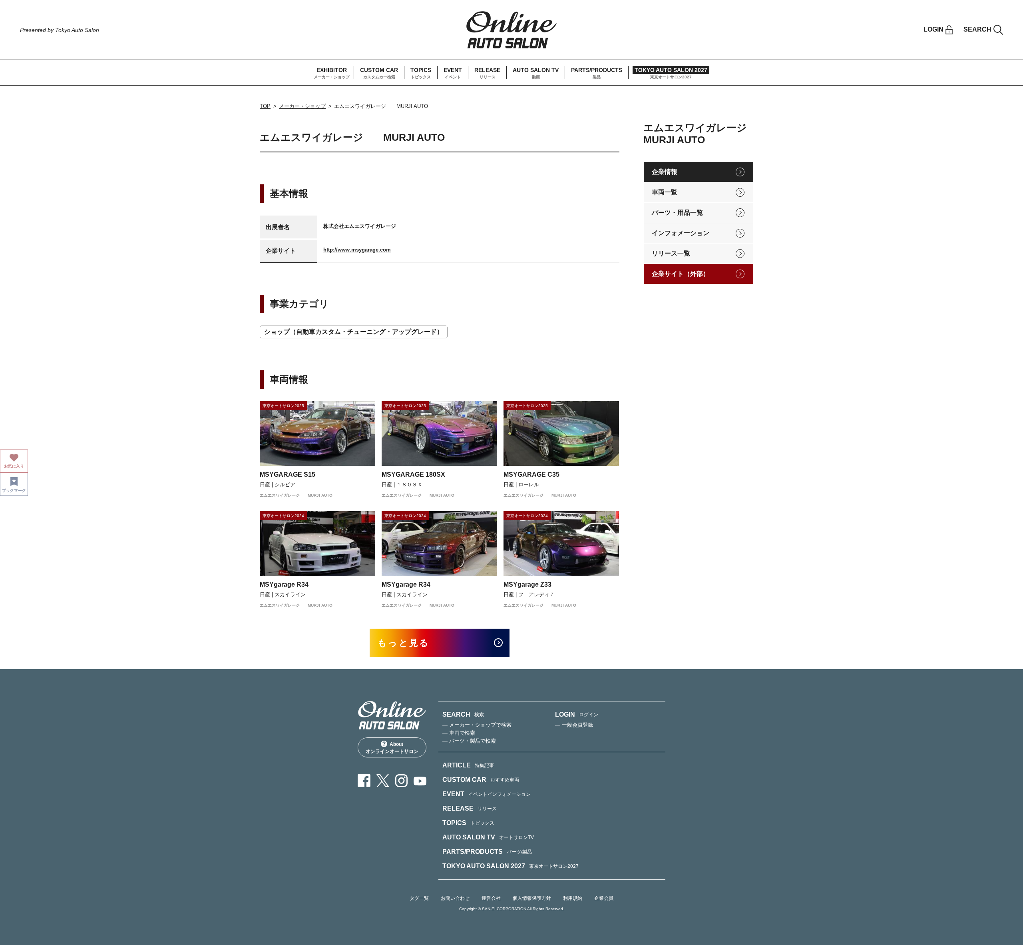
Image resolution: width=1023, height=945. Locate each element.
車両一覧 (664, 192)
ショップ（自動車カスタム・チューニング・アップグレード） (353, 331)
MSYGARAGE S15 (287, 474)
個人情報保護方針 (532, 898)
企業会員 (603, 898)
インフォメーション (680, 233)
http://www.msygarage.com (357, 250)
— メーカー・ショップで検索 (477, 724)
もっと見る (404, 643)
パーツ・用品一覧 (677, 212)
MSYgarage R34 (284, 584)
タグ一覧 (419, 898)
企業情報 (664, 171)
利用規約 (572, 898)
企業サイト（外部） (680, 273)
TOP (265, 106)
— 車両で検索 (458, 732)
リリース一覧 (671, 253)
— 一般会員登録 (574, 724)
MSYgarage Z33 (527, 584)
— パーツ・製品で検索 (469, 740)
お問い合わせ (455, 898)
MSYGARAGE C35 (531, 474)
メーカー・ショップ (302, 106)
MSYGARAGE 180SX (413, 474)
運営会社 (491, 898)
